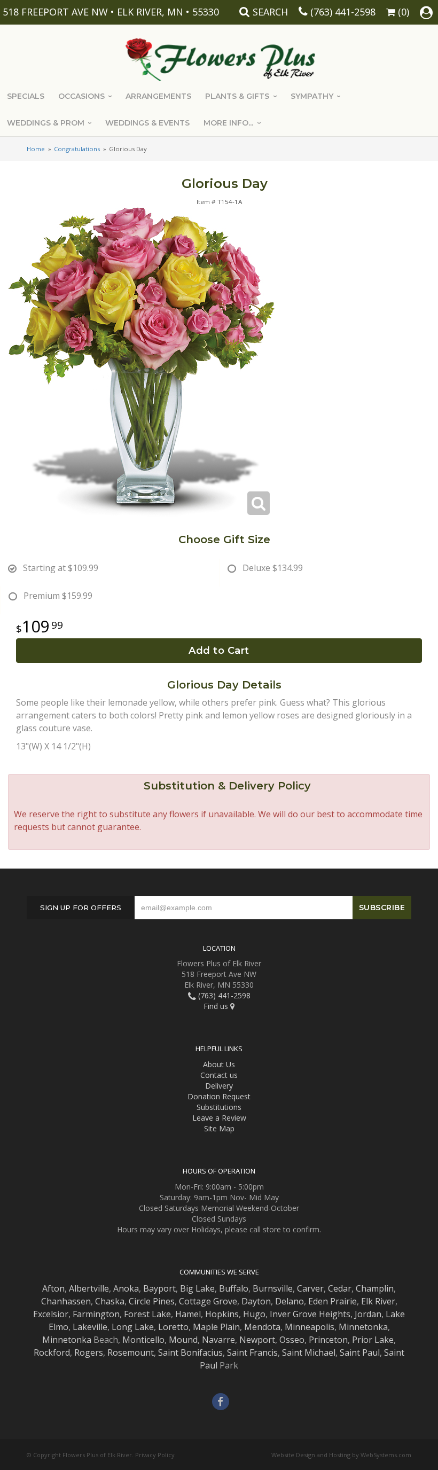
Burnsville (273, 1288)
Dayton (256, 1301)
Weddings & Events (147, 123)
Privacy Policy (155, 1455)
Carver (310, 1288)
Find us (217, 1006)
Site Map (219, 1128)
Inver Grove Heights (310, 1314)
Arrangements (158, 96)
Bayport (159, 1288)
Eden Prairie (332, 1301)
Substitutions (219, 1107)
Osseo (291, 1340)
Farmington (96, 1314)
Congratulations (77, 149)
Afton (53, 1288)
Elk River (378, 1301)
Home (36, 149)
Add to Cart (219, 650)
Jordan (368, 1314)
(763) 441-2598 (343, 11)
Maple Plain (216, 1327)
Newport (257, 1340)
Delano (289, 1301)
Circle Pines (152, 1301)
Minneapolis (309, 1327)
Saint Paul (360, 1352)
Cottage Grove (208, 1301)
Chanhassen (66, 1301)
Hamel (188, 1314)
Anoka (126, 1288)
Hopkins (222, 1314)
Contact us (219, 1075)
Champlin (375, 1288)
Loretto (173, 1327)
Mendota (262, 1327)
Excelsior (50, 1314)
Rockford (52, 1352)
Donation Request (219, 1096)
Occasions (81, 96)
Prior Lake (373, 1340)
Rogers (88, 1352)
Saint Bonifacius (190, 1352)
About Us (219, 1064)
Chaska (109, 1301)
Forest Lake (147, 1314)
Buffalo (233, 1288)
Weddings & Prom (45, 123)
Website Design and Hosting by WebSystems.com (341, 1455)
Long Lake (133, 1327)
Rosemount (130, 1352)
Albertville (89, 1288)
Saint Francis (252, 1352)
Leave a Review (219, 1118)
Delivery (219, 1086)
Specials (25, 96)
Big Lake (197, 1288)
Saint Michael (308, 1352)
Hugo (254, 1314)
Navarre (218, 1340)
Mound (183, 1340)
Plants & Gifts (237, 96)
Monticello (143, 1340)
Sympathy (312, 96)
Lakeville (90, 1327)
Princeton (328, 1340)
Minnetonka (363, 1327)
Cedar (339, 1288)
